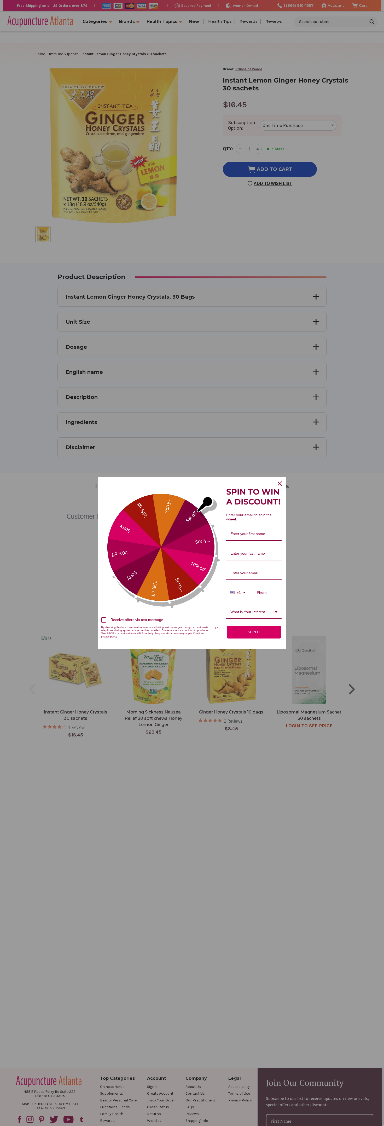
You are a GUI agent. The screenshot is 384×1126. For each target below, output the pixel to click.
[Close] (280, 483)
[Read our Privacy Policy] (217, 628)
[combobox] (238, 593)
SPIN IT (254, 632)
